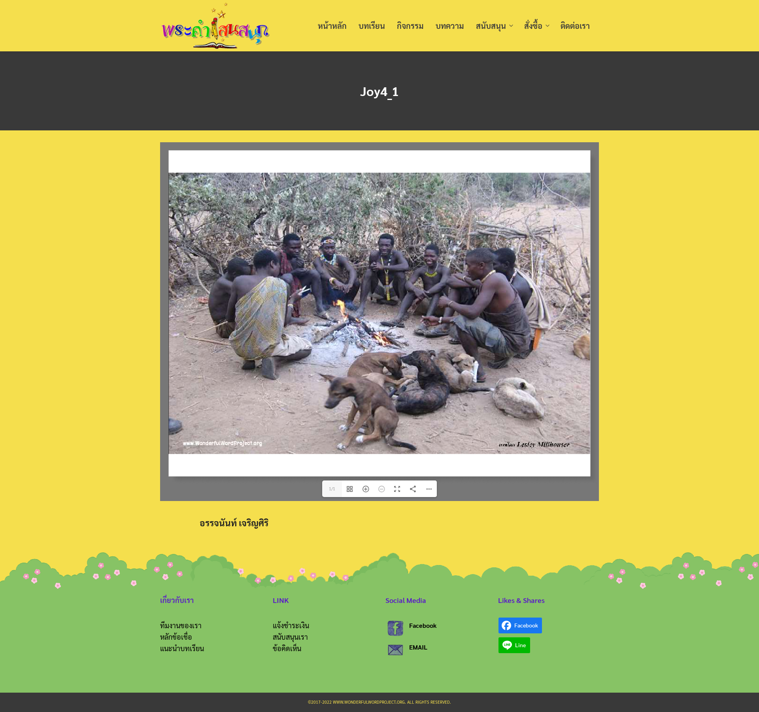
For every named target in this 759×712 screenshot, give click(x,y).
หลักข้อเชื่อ (176, 636)
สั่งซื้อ (533, 26)
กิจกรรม (410, 26)
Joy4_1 (379, 91)
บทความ (450, 26)
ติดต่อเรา (575, 26)
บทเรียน (372, 26)
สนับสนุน (491, 26)
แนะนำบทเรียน (182, 648)
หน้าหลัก (332, 26)
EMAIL (418, 647)
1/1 (332, 488)
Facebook (423, 625)
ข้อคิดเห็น (287, 648)
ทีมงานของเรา (181, 625)
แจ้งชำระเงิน (291, 625)
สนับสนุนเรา (290, 636)
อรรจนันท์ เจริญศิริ (234, 522)
